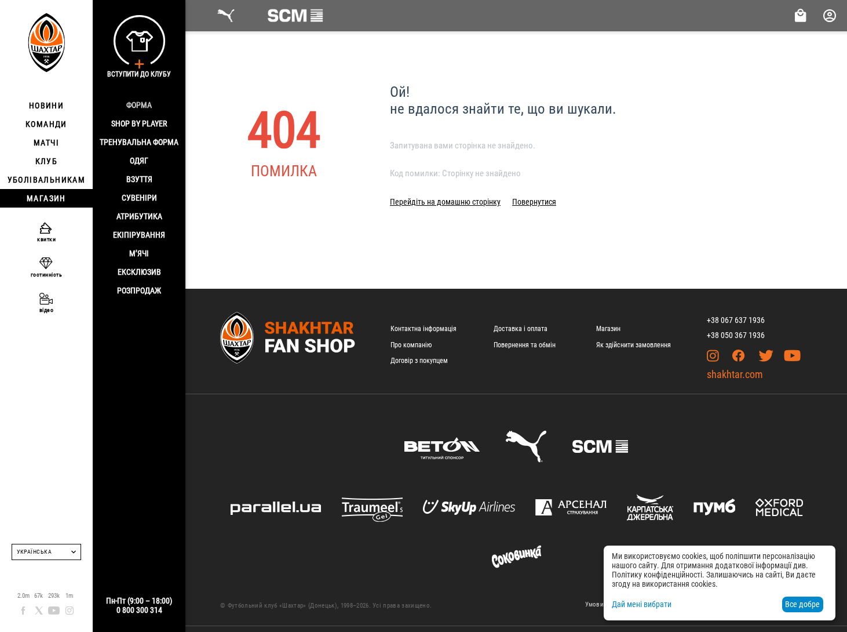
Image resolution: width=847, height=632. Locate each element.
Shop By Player (139, 123)
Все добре (802, 604)
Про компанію (411, 345)
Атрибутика (139, 216)
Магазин (608, 329)
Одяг (139, 160)
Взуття (139, 179)
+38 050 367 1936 (736, 335)
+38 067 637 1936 (736, 320)
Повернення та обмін (525, 345)
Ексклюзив (139, 272)
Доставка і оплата (520, 329)
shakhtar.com (735, 374)
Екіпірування (139, 234)
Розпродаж (139, 290)
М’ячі (139, 253)
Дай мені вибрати (641, 604)
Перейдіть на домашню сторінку (445, 201)
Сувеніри (139, 197)
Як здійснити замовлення (633, 345)
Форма (139, 105)
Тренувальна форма (139, 142)
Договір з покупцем (419, 361)
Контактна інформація (423, 329)
